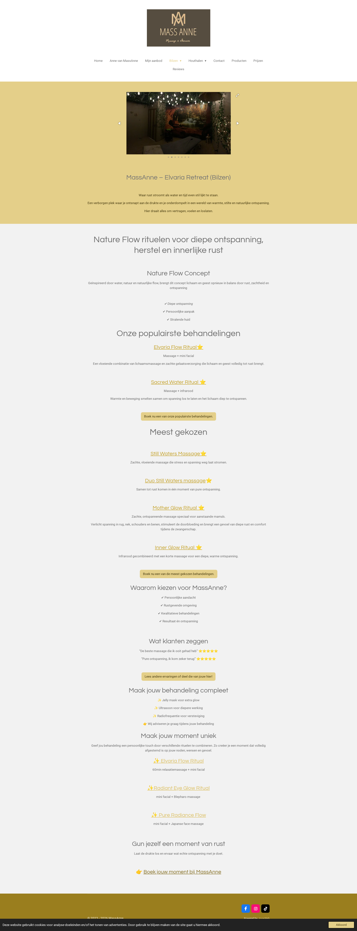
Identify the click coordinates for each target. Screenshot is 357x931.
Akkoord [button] (341, 925)
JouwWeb (264, 918)
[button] (237, 95)
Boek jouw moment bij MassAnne (182, 872)
